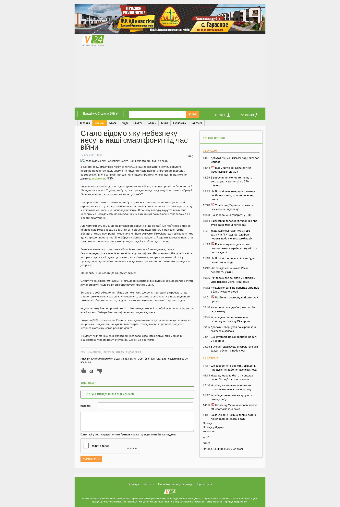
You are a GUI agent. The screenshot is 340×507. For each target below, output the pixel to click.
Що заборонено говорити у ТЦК (231, 215)
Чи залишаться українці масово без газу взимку (233, 309)
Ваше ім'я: (85, 405)
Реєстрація (219, 114)
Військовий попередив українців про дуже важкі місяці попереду (234, 222)
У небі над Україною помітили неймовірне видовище (232, 207)
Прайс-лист (204, 484)
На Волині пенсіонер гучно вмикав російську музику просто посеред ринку (233, 195)
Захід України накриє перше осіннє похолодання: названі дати (233, 417)
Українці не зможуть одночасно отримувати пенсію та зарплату (231, 387)
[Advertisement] (170, 78)
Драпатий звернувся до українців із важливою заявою (233, 329)
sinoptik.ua (223, 449)
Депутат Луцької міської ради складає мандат (235, 160)
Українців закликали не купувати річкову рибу (231, 397)
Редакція (133, 484)
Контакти (148, 484)
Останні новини (214, 138)
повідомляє (99, 178)
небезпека (108, 352)
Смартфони (94, 352)
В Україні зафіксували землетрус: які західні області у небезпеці (234, 348)
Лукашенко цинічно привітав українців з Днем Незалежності (235, 289)
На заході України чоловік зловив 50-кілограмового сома (234, 407)
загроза (120, 352)
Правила (125, 434)
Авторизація (247, 114)
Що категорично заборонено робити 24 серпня (234, 338)
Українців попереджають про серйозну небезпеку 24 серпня (230, 319)
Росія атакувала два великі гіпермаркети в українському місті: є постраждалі (234, 248)
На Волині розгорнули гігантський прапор (234, 299)
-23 (91, 371)
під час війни (133, 352)
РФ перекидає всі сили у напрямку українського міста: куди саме (233, 279)
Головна (85, 123)
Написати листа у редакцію (175, 484)
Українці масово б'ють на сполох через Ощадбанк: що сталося (232, 377)
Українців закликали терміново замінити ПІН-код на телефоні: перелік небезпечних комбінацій (231, 234)
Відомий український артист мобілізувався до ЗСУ (231, 169)
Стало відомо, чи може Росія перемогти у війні (229, 270)
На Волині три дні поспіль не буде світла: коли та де (233, 260)
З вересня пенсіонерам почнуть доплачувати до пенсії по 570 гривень (231, 181)
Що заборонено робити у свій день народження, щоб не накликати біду (234, 367)
